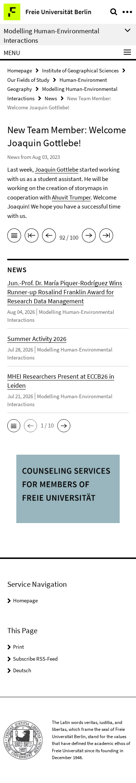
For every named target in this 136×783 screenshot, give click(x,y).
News (51, 98)
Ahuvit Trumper (71, 197)
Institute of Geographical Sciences (80, 70)
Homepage (19, 70)
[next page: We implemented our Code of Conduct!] (89, 236)
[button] (13, 425)
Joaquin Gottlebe (56, 169)
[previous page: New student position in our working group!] (49, 236)
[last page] (106, 236)
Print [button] (18, 646)
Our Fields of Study (28, 79)
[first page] (31, 236)
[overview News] (14, 236)
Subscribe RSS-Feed (35, 658)
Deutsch (22, 670)
